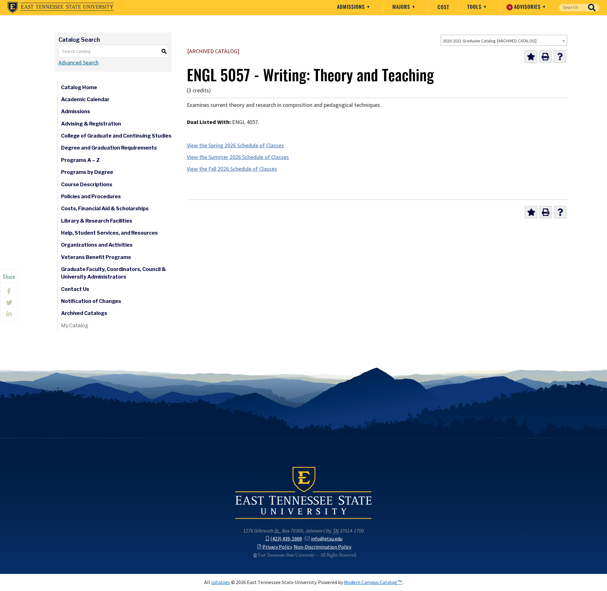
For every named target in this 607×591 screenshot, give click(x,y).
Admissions (351, 6)
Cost (443, 7)
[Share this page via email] (9, 314)
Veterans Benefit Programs (96, 257)
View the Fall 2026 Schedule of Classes (232, 169)
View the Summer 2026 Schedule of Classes (238, 157)
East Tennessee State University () (61, 7)
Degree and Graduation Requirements (109, 148)
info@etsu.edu (326, 538)
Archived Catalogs (84, 313)
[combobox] (504, 40)
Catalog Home (79, 87)
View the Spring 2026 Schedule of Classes (235, 145)
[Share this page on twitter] (9, 302)
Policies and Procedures (91, 197)
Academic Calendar (85, 99)
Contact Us (75, 289)
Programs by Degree (87, 172)
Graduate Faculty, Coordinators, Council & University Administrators (113, 273)
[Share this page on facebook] (9, 291)
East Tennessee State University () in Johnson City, (303, 492)
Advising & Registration (91, 124)
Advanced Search (78, 62)
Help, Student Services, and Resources (109, 233)
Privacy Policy (277, 547)
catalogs (220, 582)
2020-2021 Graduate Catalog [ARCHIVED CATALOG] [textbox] (489, 41)
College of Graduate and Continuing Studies (116, 136)
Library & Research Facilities (96, 221)
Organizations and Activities (96, 245)
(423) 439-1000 (286, 538)
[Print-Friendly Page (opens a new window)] (545, 56)
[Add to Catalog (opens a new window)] (530, 56)
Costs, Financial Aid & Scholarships (105, 209)
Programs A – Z (80, 160)
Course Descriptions (86, 185)
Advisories (526, 6)
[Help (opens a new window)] (560, 56)
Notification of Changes (91, 301)
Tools (475, 6)
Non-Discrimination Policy (322, 547)
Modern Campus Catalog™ (373, 582)
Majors (402, 6)
